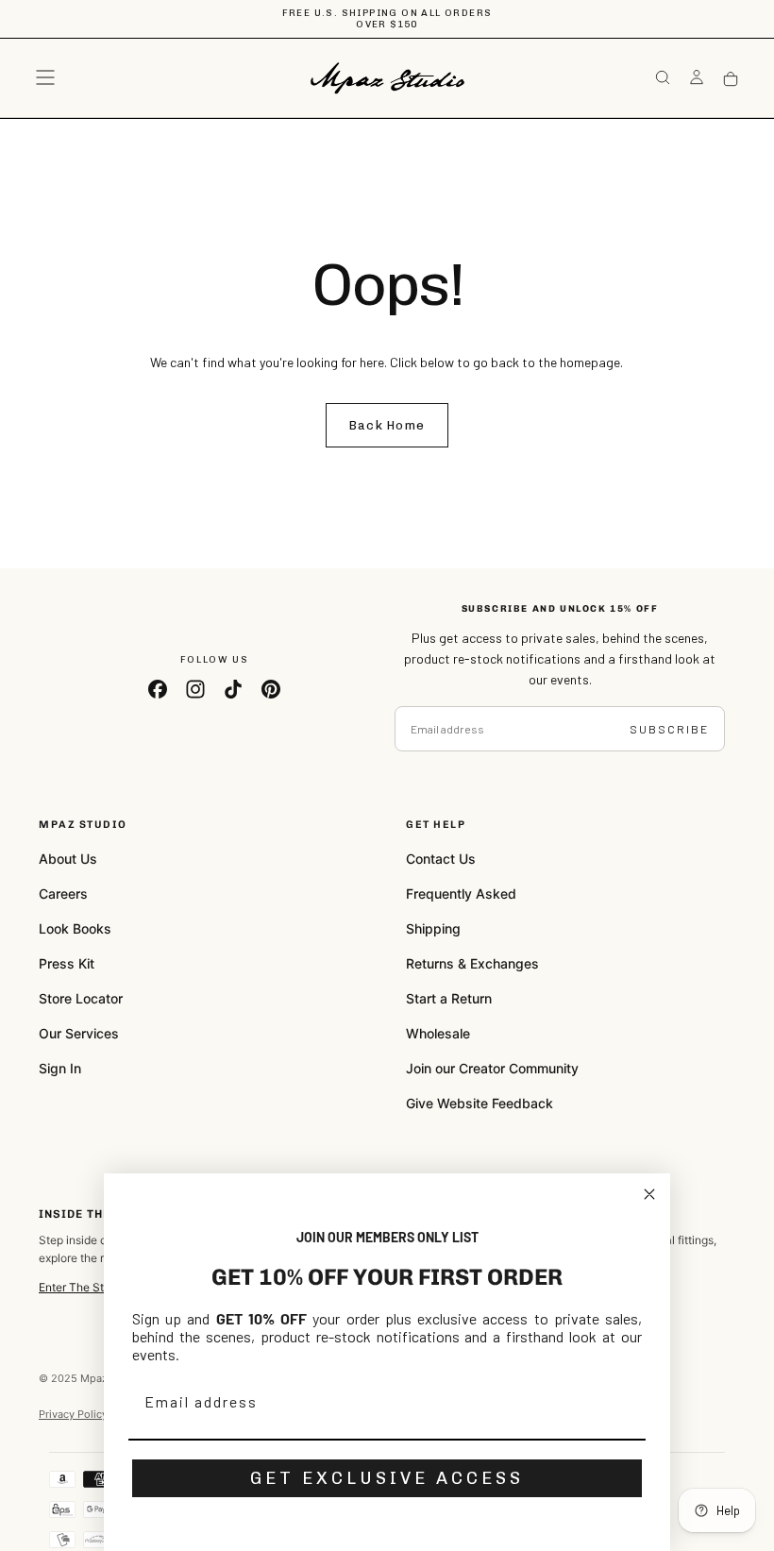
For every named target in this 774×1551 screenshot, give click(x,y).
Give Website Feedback (479, 1103)
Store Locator (81, 998)
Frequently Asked (461, 893)
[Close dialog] (649, 1194)
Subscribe (669, 728)
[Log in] (696, 79)
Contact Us (441, 859)
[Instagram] (195, 689)
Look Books (75, 928)
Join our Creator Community (492, 1068)
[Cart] (730, 79)
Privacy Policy (73, 1414)
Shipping (433, 928)
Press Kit (66, 963)
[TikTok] (233, 689)
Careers (63, 893)
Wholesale (438, 1033)
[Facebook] (157, 689)
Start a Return (449, 998)
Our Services (79, 1033)
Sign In (60, 1068)
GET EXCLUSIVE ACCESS (387, 1478)
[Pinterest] (271, 689)
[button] (45, 77)
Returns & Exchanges (472, 963)
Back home (387, 425)
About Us (68, 859)
